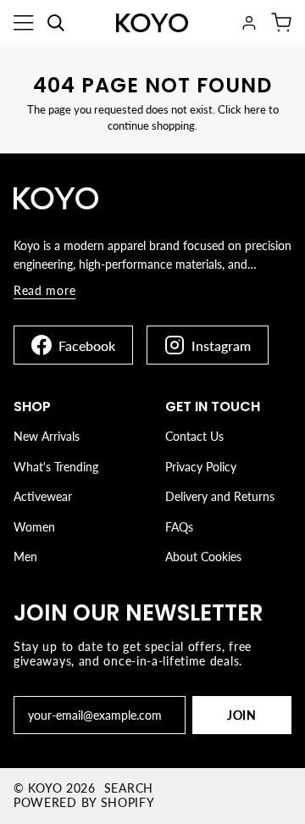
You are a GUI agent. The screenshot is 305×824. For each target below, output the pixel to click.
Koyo (45, 788)
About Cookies (203, 556)
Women (34, 527)
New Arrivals (47, 436)
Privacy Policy (200, 466)
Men (25, 556)
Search (128, 788)
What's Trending (56, 466)
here (255, 109)
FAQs (179, 527)
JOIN (242, 715)
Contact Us (194, 436)
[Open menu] (24, 23)
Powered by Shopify (84, 802)
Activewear (43, 496)
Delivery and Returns (219, 496)
